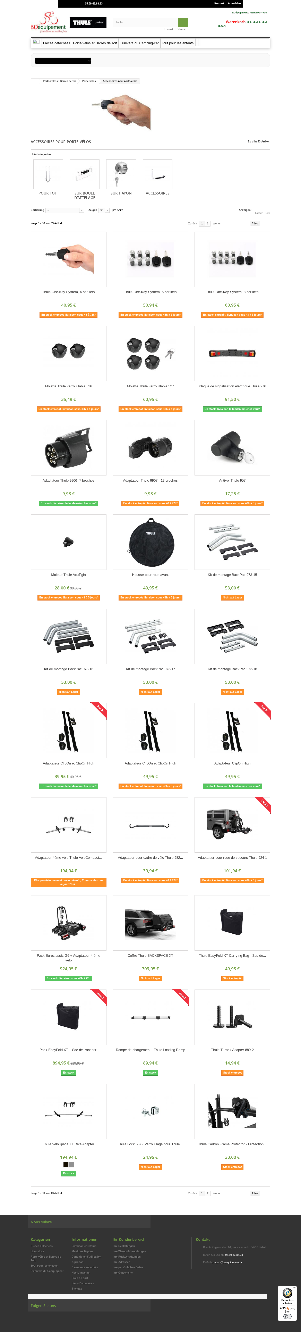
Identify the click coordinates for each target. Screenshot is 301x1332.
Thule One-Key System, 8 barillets (232, 292)
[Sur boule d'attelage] (85, 174)
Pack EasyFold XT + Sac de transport (68, 1050)
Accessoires (158, 193)
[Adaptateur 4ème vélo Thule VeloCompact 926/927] (68, 825)
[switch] (287, 1316)
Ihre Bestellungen (124, 1246)
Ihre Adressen (121, 1262)
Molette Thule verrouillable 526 (68, 386)
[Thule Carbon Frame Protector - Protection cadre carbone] (232, 1111)
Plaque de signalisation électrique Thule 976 (232, 386)
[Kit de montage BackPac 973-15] (232, 542)
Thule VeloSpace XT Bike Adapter (68, 1144)
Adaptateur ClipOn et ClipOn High (68, 763)
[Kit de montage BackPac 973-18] (232, 636)
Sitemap (181, 29)
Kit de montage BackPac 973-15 (232, 575)
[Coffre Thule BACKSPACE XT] (150, 923)
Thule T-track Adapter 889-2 (232, 1050)
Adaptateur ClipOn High (232, 763)
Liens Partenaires (83, 1283)
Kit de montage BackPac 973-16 (68, 669)
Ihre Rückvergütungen (127, 1256)
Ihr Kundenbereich (129, 1239)
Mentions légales (82, 1251)
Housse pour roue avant (150, 575)
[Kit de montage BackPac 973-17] (150, 636)
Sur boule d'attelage (84, 195)
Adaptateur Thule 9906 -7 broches (68, 480)
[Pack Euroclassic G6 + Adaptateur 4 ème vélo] (68, 923)
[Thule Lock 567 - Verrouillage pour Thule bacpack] (150, 1111)
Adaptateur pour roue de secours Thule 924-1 (232, 858)
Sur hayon (121, 193)
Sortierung (37, 210)
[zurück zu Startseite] (35, 81)
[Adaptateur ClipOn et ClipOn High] (68, 730)
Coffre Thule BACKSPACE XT (150, 956)
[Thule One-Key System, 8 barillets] (232, 259)
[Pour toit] (48, 174)
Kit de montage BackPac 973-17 (150, 669)
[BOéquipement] (68, 22)
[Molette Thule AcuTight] (68, 542)
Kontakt (219, 3)
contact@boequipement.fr (227, 1262)
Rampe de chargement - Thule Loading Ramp (150, 1050)
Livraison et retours (84, 1246)
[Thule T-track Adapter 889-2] (232, 1017)
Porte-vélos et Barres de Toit (59, 81)
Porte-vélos (89, 81)
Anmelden (234, 3)
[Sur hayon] (121, 174)
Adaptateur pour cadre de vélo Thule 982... (150, 858)
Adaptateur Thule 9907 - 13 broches (150, 480)
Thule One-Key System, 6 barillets (150, 292)
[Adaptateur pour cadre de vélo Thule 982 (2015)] (150, 825)
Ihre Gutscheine (123, 1272)
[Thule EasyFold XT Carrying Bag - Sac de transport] (232, 923)
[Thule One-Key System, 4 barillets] (68, 259)
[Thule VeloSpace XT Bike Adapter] (68, 1111)
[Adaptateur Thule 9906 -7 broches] (68, 447)
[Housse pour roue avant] (150, 542)
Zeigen (92, 210)
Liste (268, 213)
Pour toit (48, 193)
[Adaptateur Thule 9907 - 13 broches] (150, 447)
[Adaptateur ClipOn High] (232, 730)
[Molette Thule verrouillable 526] (68, 353)
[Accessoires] (157, 174)
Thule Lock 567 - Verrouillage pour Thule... (150, 1144)
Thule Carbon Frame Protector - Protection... (232, 1144)
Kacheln (259, 213)
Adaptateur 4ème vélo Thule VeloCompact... (68, 858)
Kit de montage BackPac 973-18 (232, 669)
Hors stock (37, 1251)
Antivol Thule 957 (232, 480)
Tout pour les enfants (44, 1265)
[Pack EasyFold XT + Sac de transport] (68, 1017)
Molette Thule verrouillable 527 (150, 386)
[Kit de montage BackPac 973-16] (68, 636)
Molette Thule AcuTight (68, 575)
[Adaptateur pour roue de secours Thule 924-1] (232, 825)
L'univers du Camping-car (47, 1271)
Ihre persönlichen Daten (128, 1267)
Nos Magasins (80, 1272)
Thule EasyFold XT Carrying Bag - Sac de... (232, 956)
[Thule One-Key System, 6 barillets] (150, 259)
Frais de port (80, 1278)
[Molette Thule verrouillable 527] (150, 353)
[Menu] (294, 1288)
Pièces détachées (42, 1246)
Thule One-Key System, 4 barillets (68, 292)
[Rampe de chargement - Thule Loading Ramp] (150, 1017)
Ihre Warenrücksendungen (129, 1251)
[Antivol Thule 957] (232, 447)
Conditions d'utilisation (86, 1256)
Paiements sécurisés (85, 1267)
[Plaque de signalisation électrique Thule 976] (232, 353)
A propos (77, 1262)
